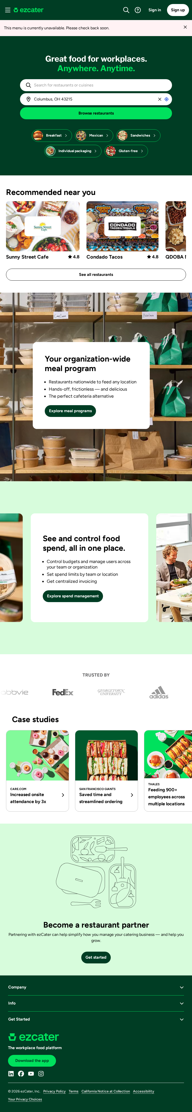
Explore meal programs (70, 410)
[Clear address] (159, 99)
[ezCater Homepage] (29, 10)
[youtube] (31, 1074)
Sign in (154, 10)
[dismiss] (185, 27)
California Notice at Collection (106, 1091)
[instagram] (41, 1074)
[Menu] (7, 10)
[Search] (126, 10)
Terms (73, 1091)
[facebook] (21, 1074)
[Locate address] (166, 99)
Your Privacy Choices (25, 1099)
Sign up (178, 10)
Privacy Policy (54, 1091)
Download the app (32, 1060)
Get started (96, 957)
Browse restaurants (96, 113)
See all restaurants (96, 274)
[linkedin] (11, 1074)
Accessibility (143, 1091)
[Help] (137, 10)
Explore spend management (73, 596)
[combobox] (100, 85)
